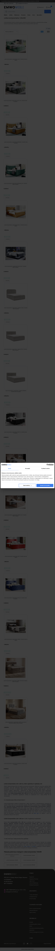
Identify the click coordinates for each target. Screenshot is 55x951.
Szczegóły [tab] (27, 468)
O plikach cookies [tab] (45, 468)
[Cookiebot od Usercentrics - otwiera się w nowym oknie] (47, 465)
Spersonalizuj (26, 485)
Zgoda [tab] (9, 468)
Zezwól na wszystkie (45, 485)
